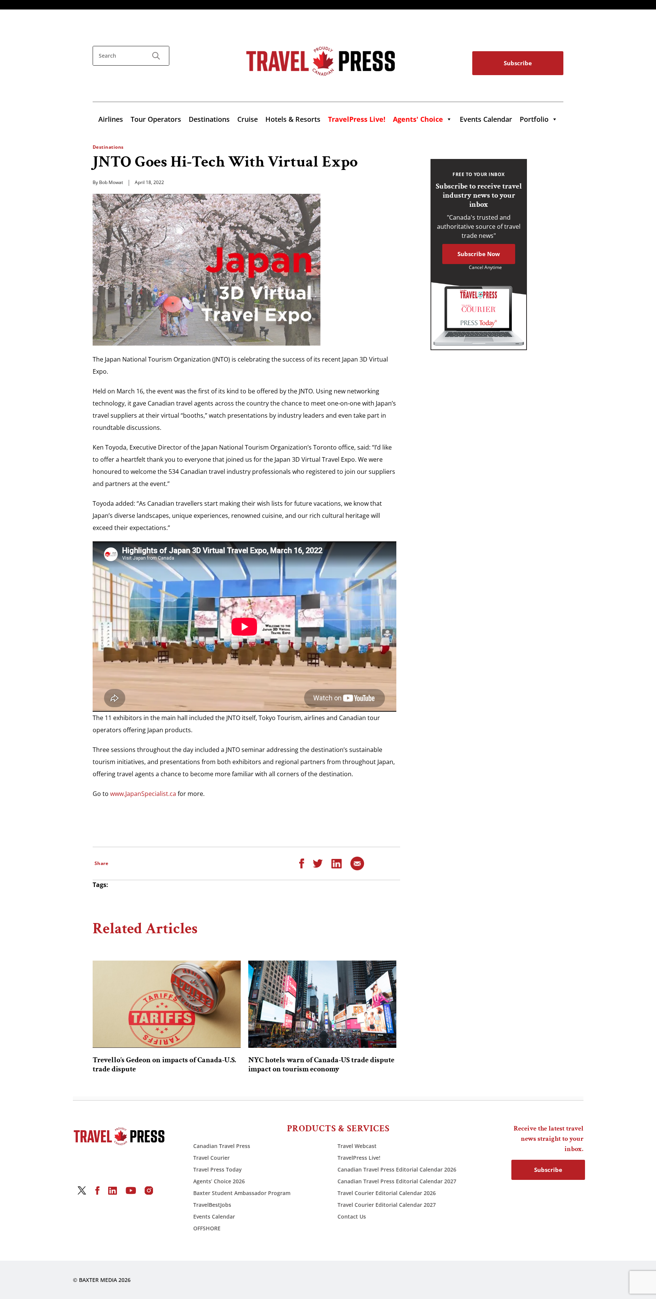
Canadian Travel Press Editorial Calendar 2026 (396, 1169)
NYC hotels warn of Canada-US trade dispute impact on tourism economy (321, 1064)
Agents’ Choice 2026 (219, 1181)
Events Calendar (486, 119)
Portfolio (534, 119)
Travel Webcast (357, 1146)
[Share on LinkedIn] (336, 863)
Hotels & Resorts (292, 119)
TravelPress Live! (358, 1157)
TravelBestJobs (212, 1204)
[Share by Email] (357, 863)
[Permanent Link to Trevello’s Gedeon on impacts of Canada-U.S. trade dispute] (167, 1004)
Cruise (247, 119)
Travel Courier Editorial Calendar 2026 (386, 1193)
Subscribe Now (478, 254)
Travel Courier (211, 1157)
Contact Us (351, 1216)
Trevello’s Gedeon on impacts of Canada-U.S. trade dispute (164, 1064)
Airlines (110, 119)
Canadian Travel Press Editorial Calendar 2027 (396, 1181)
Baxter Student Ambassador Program (241, 1193)
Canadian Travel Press (221, 1146)
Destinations (209, 119)
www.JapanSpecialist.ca (143, 793)
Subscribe (518, 63)
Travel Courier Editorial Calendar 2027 (386, 1204)
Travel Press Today (217, 1169)
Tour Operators (156, 119)
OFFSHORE (207, 1228)
